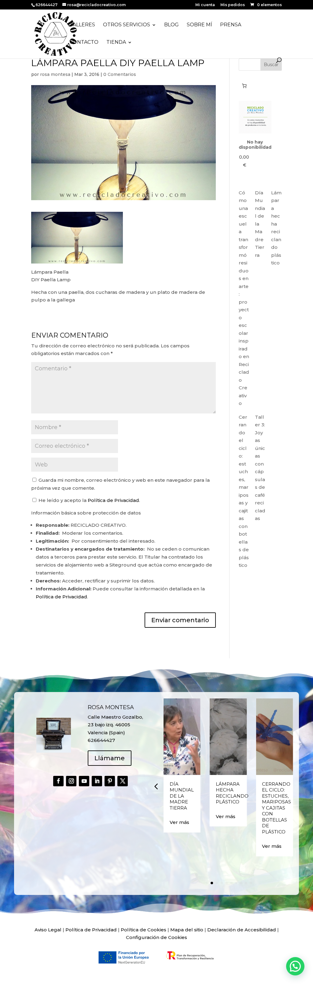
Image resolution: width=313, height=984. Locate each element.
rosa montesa (55, 74)
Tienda (116, 42)
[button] (156, 786)
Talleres (82, 25)
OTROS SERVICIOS (126, 25)
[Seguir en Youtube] (84, 781)
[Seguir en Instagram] (71, 781)
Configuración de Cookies (156, 937)
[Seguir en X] (122, 781)
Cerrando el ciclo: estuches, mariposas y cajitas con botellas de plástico (276, 808)
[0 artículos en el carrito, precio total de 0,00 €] (244, 86)
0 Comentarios (119, 74)
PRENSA (230, 25)
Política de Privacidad (113, 500)
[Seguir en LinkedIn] (97, 781)
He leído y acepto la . (88, 500)
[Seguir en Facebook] (58, 781)
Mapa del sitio (186, 930)
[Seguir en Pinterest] (110, 781)
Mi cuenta (205, 5)
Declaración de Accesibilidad (241, 930)
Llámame (109, 758)
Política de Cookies (143, 930)
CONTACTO (84, 42)
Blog (171, 25)
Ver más (179, 822)
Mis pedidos (232, 5)
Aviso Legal (48, 930)
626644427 (46, 4)
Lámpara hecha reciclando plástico (232, 793)
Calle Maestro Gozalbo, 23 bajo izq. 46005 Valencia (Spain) (115, 724)
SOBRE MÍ (199, 25)
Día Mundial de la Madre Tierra (182, 796)
